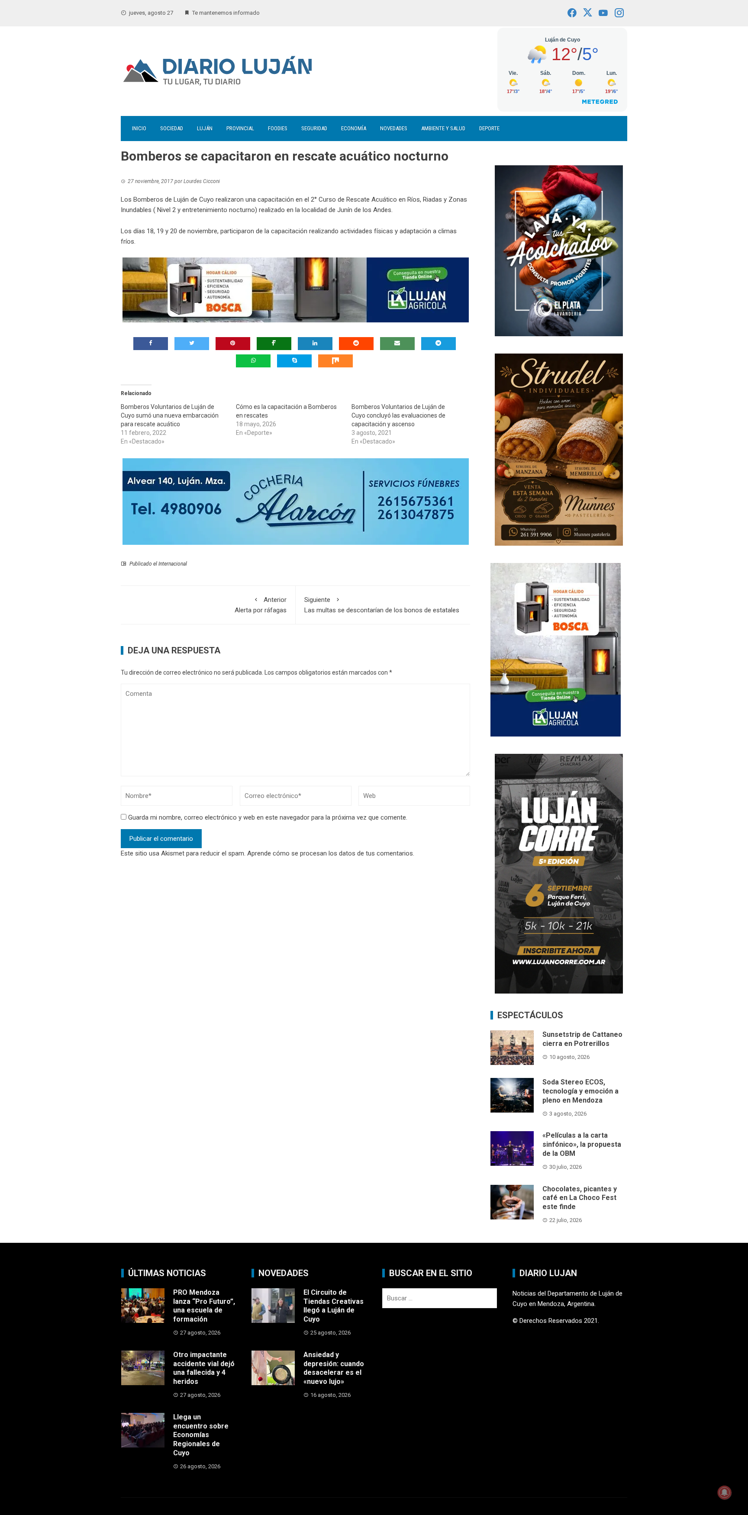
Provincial (240, 128)
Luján (205, 128)
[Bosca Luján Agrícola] (296, 289)
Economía (353, 128)
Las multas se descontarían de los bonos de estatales (381, 605)
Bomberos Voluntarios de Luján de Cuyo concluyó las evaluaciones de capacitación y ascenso (398, 415)
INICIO (139, 128)
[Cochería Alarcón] (296, 501)
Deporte (489, 128)
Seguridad (314, 128)
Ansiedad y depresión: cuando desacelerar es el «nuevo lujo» (333, 1368)
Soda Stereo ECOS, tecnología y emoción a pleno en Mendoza (580, 1091)
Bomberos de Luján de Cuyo (173, 199)
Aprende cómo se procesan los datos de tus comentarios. (330, 853)
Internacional (172, 564)
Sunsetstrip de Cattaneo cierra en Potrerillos (582, 1039)
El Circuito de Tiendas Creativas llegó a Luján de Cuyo (333, 1305)
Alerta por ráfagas (261, 605)
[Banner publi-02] (559, 873)
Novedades (393, 128)
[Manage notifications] (725, 1492)
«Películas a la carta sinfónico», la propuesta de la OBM (581, 1144)
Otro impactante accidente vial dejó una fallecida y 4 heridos (204, 1368)
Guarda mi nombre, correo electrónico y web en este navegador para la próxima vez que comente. (267, 817)
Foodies (277, 128)
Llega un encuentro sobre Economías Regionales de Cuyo (201, 1435)
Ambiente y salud (443, 128)
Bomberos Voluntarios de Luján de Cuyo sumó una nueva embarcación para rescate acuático (170, 415)
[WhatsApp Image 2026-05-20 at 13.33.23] (559, 449)
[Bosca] (555, 649)
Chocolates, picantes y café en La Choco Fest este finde (579, 1198)
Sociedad (171, 128)
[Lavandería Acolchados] (559, 250)
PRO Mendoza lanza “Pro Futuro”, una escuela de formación (204, 1305)
